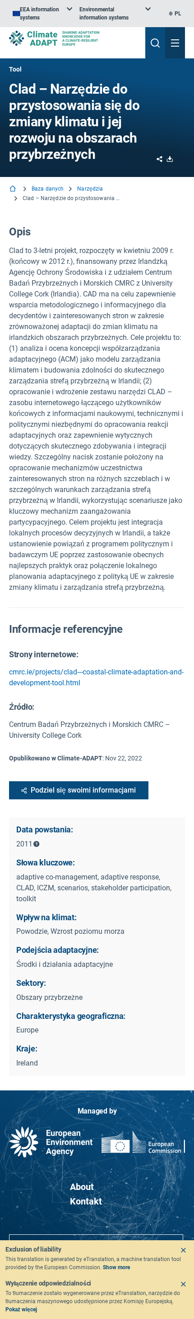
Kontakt (86, 1201)
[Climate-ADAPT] (73, 38)
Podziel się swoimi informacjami (83, 790)
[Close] (183, 1250)
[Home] (13, 189)
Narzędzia (90, 189)
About (82, 1186)
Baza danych (48, 189)
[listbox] (42, 13)
